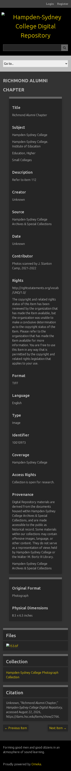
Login (50, 3)
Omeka (36, 764)
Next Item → (57, 728)
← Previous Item (16, 728)
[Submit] (64, 47)
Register (62, 3)
